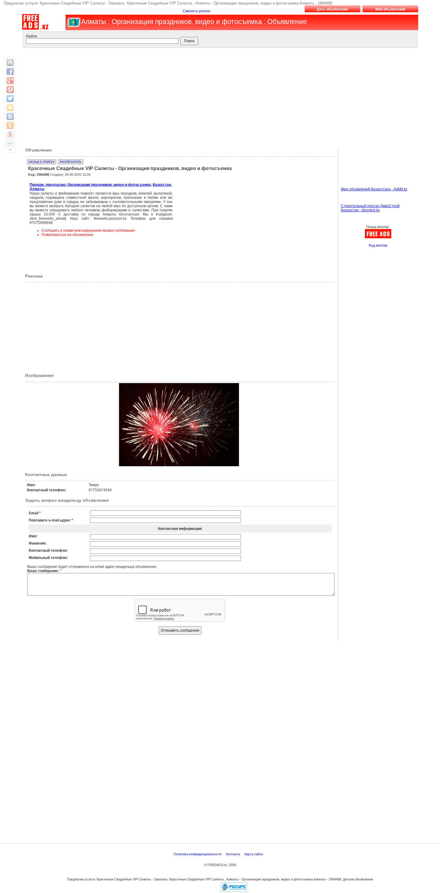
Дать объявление (332, 9)
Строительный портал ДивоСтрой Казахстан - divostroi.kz (370, 208)
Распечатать (70, 161)
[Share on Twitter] (10, 98)
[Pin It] (10, 89)
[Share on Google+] (10, 80)
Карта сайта (254, 854)
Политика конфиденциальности (198, 854)
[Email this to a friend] (10, 143)
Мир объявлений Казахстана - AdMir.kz (374, 189)
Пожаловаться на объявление (67, 235)
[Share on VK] (10, 116)
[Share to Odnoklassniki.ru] (10, 125)
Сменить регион (196, 11)
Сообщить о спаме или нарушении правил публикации (88, 230)
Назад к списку (41, 161)
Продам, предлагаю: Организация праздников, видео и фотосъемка (90, 185)
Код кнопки (378, 245)
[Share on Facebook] (10, 71)
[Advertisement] (216, 96)
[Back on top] (10, 62)
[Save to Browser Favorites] (10, 107)
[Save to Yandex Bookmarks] (10, 134)
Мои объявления (390, 9)
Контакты (233, 854)
